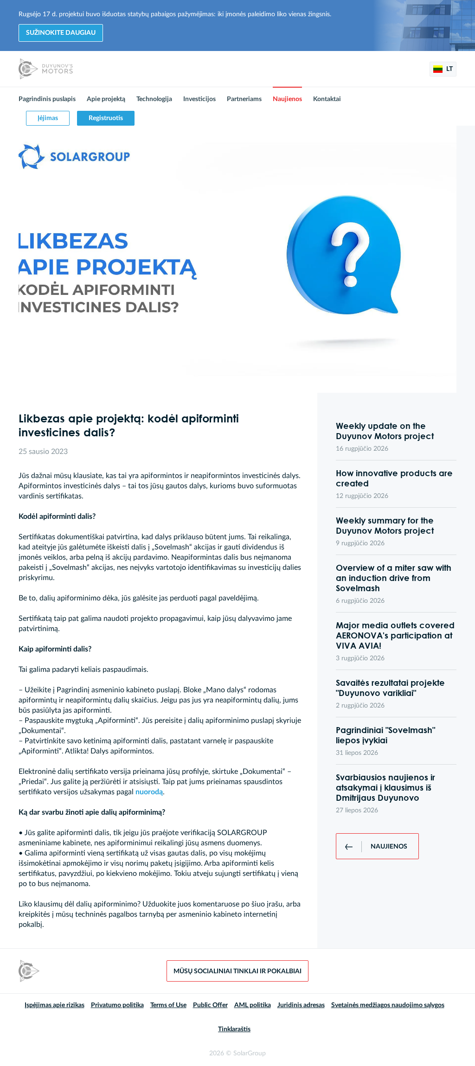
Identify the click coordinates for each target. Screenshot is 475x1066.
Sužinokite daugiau (61, 33)
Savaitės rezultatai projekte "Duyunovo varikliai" (390, 687)
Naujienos (287, 99)
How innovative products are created (394, 478)
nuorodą (149, 792)
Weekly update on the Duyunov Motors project (385, 431)
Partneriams (244, 99)
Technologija (154, 99)
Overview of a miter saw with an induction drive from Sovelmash (393, 577)
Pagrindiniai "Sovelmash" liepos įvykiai (385, 735)
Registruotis (106, 118)
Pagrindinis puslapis (47, 99)
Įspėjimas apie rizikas (54, 1005)
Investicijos (199, 99)
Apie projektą (106, 99)
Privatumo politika (117, 1005)
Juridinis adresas (301, 1005)
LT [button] (449, 69)
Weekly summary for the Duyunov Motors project (385, 525)
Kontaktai (327, 99)
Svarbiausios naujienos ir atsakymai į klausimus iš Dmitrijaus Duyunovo (385, 787)
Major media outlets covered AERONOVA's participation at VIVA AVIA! (395, 635)
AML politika (252, 1005)
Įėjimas (48, 118)
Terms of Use (168, 1005)
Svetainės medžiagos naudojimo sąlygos (387, 1005)
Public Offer (210, 1005)
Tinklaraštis (234, 1029)
